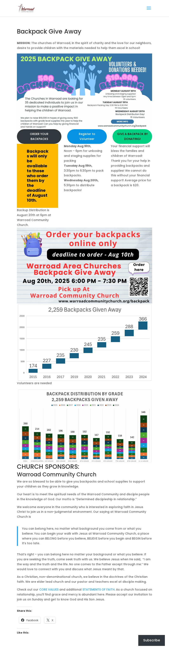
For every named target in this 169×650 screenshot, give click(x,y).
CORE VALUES (49, 589)
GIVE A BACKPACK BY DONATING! (132, 136)
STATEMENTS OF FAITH (98, 589)
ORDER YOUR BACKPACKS (39, 136)
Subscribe (151, 640)
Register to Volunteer (87, 136)
